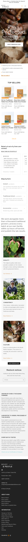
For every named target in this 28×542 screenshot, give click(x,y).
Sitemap (3, 530)
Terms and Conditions (7, 526)
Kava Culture (7, 358)
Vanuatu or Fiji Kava (6, 513)
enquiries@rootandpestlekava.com (11, 484)
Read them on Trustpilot (9, 151)
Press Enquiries (5, 520)
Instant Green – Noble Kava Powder (7, 126)
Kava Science (7, 316)
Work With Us (5, 518)
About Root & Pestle (6, 515)
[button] (25, 6)
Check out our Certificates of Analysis (11, 452)
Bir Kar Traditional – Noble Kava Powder (7, 100)
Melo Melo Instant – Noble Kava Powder (20, 100)
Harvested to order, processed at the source (12, 69)
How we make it (5, 75)
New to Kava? (5, 497)
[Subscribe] (23, 380)
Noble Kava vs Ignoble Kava (8, 505)
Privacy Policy (5, 522)
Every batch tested (7, 72)
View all (14, 138)
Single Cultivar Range (7, 516)
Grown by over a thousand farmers (12, 65)
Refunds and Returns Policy (8, 524)
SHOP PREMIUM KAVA (14, 44)
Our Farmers (6, 273)
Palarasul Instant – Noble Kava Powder (20, 126)
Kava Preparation (6, 501)
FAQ (2, 528)
